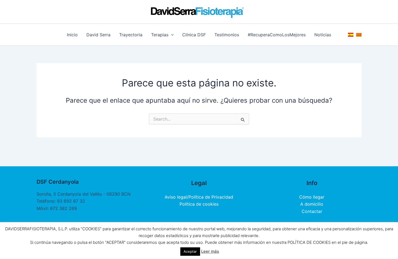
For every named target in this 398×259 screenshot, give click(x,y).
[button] (171, 35)
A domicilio (311, 204)
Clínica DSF (194, 34)
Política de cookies (199, 204)
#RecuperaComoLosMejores (277, 34)
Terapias (159, 34)
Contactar (312, 211)
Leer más (210, 251)
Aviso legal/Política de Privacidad (199, 197)
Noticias (322, 34)
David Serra (98, 34)
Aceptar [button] (190, 251)
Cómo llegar (311, 197)
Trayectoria (130, 34)
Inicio (72, 34)
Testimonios (226, 34)
